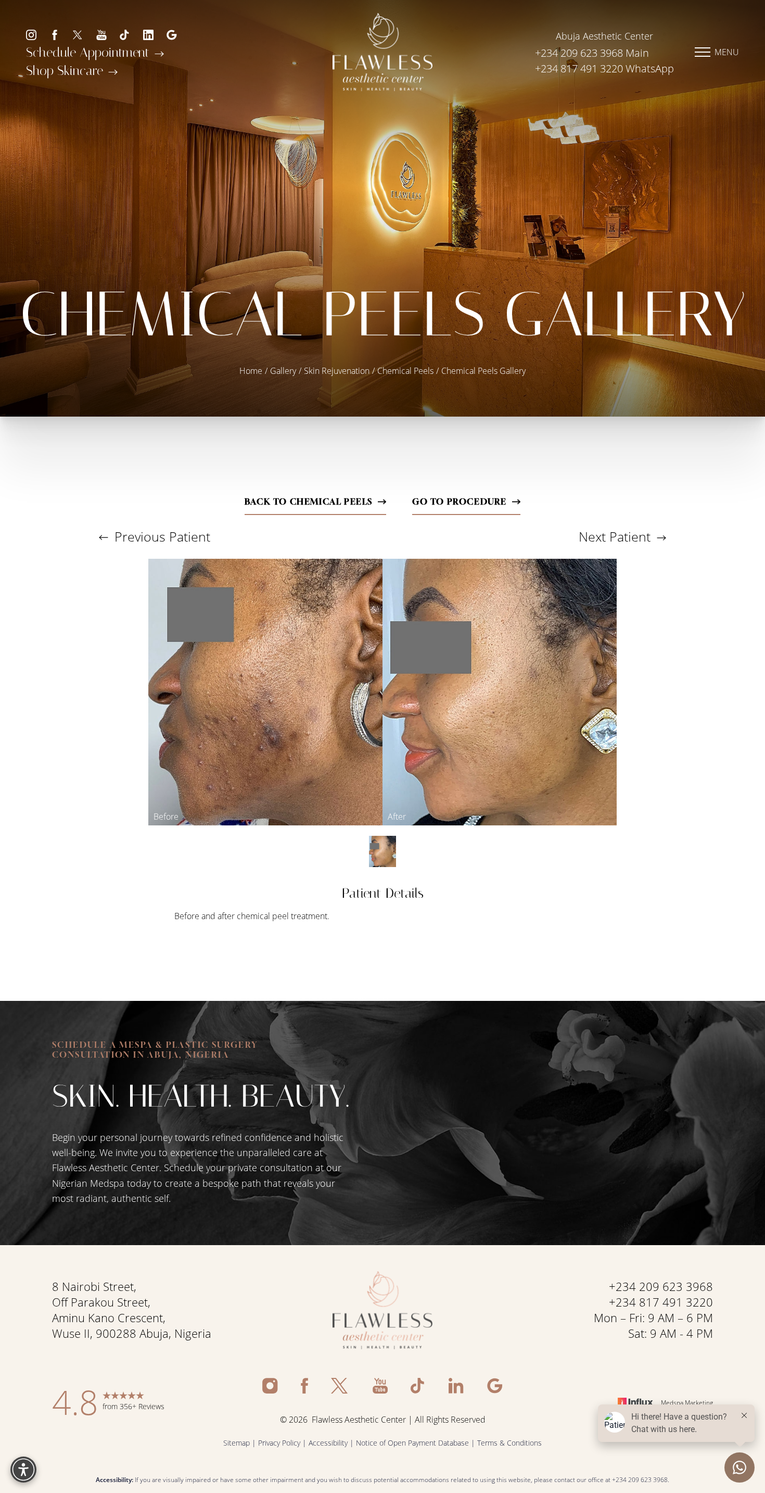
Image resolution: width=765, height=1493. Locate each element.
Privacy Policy (279, 1443)
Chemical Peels (405, 370)
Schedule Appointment (89, 52)
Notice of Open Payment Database (412, 1443)
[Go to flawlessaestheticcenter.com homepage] (382, 52)
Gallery (283, 370)
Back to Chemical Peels (309, 501)
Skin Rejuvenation (336, 370)
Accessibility (328, 1443)
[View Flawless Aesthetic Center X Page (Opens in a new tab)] (78, 34)
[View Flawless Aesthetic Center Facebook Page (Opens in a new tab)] (54, 34)
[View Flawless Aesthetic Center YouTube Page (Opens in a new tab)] (101, 34)
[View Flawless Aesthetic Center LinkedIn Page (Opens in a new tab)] (148, 34)
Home (250, 370)
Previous (160, 536)
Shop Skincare (66, 70)
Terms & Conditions (509, 1443)
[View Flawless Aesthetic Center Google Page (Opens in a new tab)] (172, 34)
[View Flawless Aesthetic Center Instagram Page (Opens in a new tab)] (31, 34)
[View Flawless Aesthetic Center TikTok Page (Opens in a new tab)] (125, 34)
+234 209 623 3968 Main (592, 52)
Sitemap (236, 1443)
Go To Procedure (459, 501)
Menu (727, 51)
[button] (702, 52)
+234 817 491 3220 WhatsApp (604, 68)
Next (615, 536)
